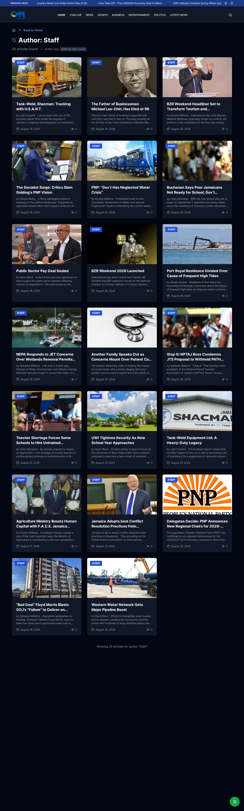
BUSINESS (118, 14)
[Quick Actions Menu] (235, 802)
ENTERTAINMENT (139, 14)
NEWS (89, 14)
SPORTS (103, 14)
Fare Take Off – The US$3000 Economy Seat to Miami (104, 3)
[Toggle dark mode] (224, 3)
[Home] (14, 30)
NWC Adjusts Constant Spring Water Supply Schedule (178, 3)
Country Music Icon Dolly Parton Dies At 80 (36, 3)
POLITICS (160, 14)
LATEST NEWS (178, 14)
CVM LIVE (76, 14)
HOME (61, 14)
